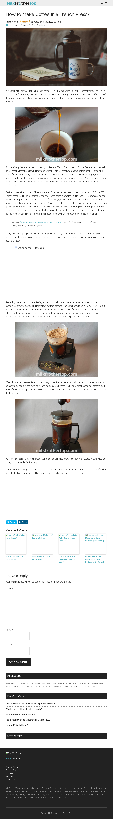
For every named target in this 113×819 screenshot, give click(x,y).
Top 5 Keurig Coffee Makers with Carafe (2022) (28, 720)
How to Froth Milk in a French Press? (14, 557)
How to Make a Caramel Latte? (20, 714)
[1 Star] (21, 21)
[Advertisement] (56, 498)
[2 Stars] (23, 21)
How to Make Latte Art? (17, 725)
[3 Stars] (25, 21)
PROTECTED (17, 758)
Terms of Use (11, 770)
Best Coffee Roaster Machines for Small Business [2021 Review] (94, 559)
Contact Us (10, 779)
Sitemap (9, 776)
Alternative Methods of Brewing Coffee (41, 557)
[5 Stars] (29, 21)
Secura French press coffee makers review (40, 222)
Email (9, 645)
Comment (10, 588)
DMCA (8, 758)
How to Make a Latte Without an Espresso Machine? (67, 559)
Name (9, 630)
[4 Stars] (27, 21)
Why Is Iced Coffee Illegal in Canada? (24, 709)
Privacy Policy (12, 767)
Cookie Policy (12, 773)
